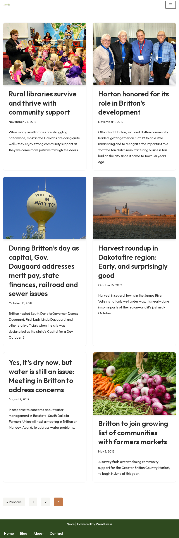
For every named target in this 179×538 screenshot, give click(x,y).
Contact (56, 533)
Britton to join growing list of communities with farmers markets (133, 432)
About (38, 533)
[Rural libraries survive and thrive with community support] (44, 54)
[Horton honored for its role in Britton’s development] (134, 54)
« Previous (14, 502)
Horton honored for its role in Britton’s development (133, 102)
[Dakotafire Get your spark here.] (6, 5)
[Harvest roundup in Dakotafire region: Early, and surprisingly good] (134, 208)
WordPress (104, 524)
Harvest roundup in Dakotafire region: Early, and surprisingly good (133, 262)
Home (9, 533)
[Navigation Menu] (170, 5)
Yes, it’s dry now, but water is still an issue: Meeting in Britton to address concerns (42, 376)
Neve (71, 524)
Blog (23, 533)
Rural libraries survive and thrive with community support (43, 102)
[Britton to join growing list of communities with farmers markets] (134, 383)
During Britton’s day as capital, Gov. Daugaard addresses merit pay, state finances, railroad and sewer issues (44, 271)
